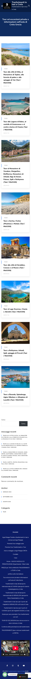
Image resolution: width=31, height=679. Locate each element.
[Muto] (25, 654)
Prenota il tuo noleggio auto (15, 544)
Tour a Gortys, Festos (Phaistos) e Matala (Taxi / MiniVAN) (14, 224)
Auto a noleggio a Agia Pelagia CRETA (15, 551)
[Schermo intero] (27, 654)
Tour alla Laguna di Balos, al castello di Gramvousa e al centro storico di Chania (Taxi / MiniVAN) (14, 445)
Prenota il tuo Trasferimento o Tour (15, 547)
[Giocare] (3, 654)
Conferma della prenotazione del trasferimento (16, 627)
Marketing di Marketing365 (18, 673)
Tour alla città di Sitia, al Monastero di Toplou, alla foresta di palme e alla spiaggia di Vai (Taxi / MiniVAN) (13, 77)
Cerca (3, 420)
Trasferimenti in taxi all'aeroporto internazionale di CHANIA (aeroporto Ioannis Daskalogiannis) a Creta (15, 586)
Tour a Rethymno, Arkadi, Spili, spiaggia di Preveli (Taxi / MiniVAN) (15, 353)
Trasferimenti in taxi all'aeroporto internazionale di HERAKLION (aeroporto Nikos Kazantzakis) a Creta (15, 595)
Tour (5, 69)
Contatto (15, 554)
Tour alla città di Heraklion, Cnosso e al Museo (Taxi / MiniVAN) (14, 268)
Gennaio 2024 (7, 492)
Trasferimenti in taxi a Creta (19, 3)
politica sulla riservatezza (15, 574)
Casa (15, 558)
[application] (15, 648)
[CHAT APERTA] (4, 674)
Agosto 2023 (7, 501)
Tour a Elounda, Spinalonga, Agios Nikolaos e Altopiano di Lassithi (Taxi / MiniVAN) (15, 397)
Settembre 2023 (8, 496)
